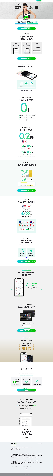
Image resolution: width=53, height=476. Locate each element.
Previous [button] (11, 289)
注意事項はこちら (37, 51)
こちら (28, 156)
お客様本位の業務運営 (13, 445)
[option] (26, 287)
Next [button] (41, 289)
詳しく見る (26, 437)
